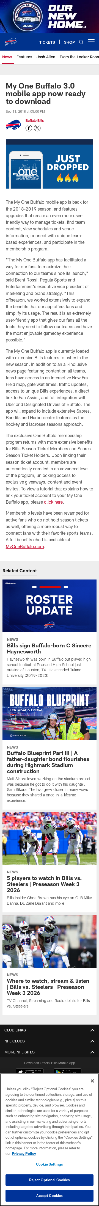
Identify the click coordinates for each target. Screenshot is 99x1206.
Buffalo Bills (35, 120)
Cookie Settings (49, 1164)
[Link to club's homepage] (11, 39)
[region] (49, 1139)
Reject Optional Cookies (49, 1180)
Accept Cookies (49, 1195)
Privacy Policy (24, 1153)
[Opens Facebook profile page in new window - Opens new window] (29, 128)
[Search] (81, 42)
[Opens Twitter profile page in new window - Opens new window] (37, 128)
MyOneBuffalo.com (25, 546)
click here (53, 501)
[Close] (92, 1081)
